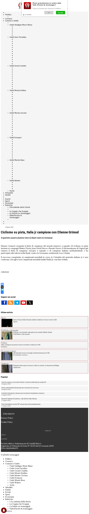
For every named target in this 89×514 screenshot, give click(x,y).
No (49, 12)
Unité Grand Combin (18, 66)
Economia (9, 203)
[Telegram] (44, 289)
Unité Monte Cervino (18, 113)
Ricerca (8, 511)
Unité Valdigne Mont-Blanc (21, 25)
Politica (8, 15)
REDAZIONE (4, 439)
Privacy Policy (7, 418)
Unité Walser (15, 181)
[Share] (44, 292)
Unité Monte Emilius (18, 90)
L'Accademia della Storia (20, 207)
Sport (7, 201)
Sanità (8, 195)
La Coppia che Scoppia (19, 211)
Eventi (7, 199)
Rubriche (8, 205)
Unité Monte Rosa (17, 160)
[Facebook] (44, 284)
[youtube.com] (23, 302)
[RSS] (11, 302)
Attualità (9, 193)
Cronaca (8, 19)
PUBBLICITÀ (48, 430)
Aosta (12, 191)
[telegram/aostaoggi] (17, 302)
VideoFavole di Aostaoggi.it (16, 216)
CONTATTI (3, 435)
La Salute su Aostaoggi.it (20, 213)
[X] (44, 287)
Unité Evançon (15, 138)
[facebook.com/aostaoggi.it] (4, 302)
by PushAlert (28, 14)
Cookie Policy (7, 422)
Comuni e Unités (11, 21)
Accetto (60, 12)
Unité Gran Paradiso (18, 37)
